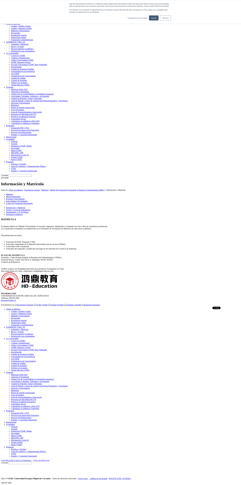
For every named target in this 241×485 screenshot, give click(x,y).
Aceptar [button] (153, 18)
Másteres (44, 190)
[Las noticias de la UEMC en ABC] (189, 470)
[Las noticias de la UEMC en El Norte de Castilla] (164, 470)
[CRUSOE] (223, 470)
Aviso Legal (83, 478)
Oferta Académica (16, 190)
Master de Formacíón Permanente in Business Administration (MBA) (77, 190)
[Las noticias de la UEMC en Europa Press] (213, 470)
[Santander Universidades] (233, 470)
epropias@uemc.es (8, 300)
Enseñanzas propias (32, 190)
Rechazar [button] (165, 18)
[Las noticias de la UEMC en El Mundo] (199, 470)
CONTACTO (18, 460)
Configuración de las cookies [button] (137, 18)
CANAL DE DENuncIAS (41, 460)
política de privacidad (98, 478)
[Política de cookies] (89, 478)
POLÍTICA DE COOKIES (120, 478)
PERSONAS (27, 460)
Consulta (4, 175)
